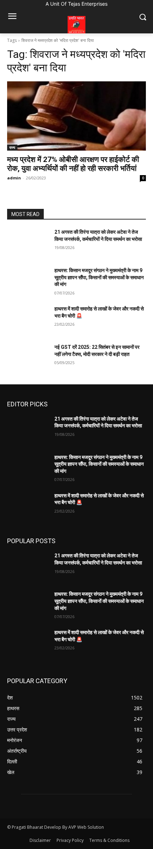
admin (14, 177)
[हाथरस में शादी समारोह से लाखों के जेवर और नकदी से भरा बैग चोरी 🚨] (28, 320)
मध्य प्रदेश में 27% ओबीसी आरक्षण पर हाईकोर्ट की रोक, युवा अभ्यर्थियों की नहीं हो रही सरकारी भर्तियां (73, 164)
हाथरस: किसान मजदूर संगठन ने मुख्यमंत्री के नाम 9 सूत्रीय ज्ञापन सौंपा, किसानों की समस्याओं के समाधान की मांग (99, 277)
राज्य (12, 147)
